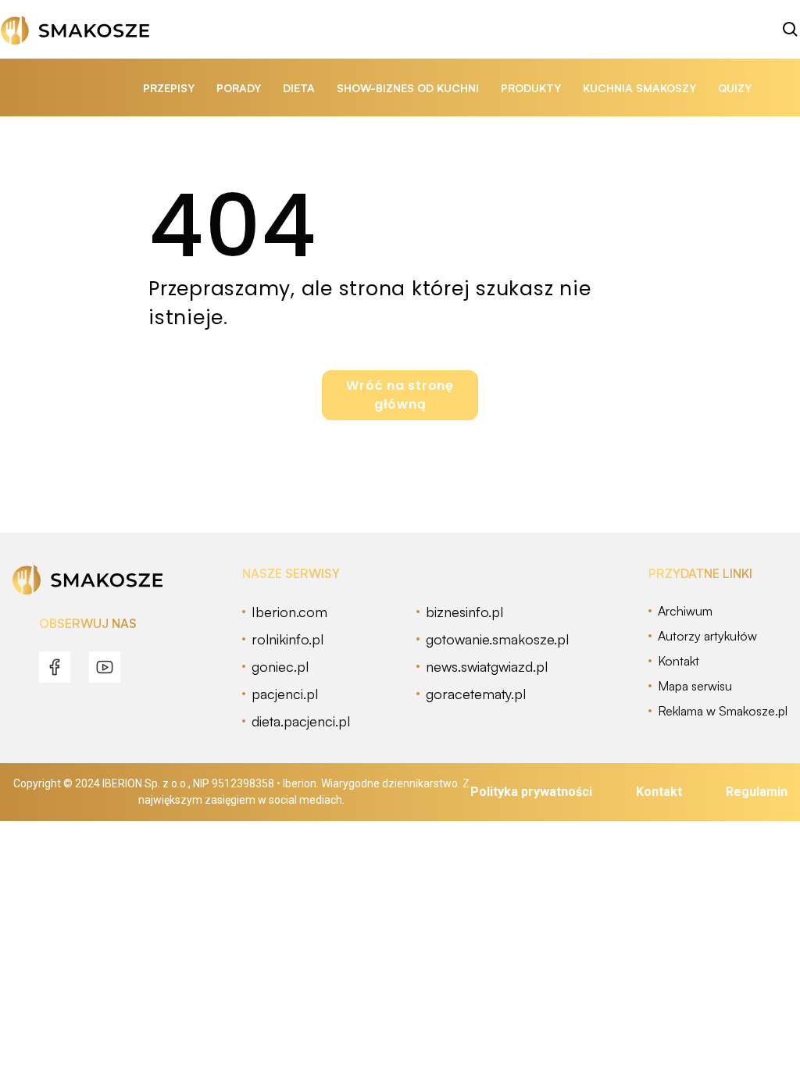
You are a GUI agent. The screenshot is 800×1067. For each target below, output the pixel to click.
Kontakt (659, 791)
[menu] (54, 667)
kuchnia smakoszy (639, 88)
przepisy (169, 88)
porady (238, 88)
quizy (735, 88)
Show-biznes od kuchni (408, 88)
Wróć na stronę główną (400, 394)
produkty (531, 88)
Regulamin (757, 791)
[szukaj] (790, 29)
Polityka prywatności (531, 791)
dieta (299, 88)
